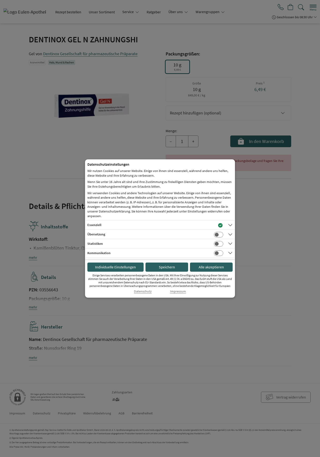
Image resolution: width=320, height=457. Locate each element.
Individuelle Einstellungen (115, 267)
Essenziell (94, 225)
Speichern (167, 267)
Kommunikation (99, 253)
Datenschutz (143, 291)
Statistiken (95, 243)
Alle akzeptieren (211, 267)
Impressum (178, 291)
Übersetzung (96, 234)
